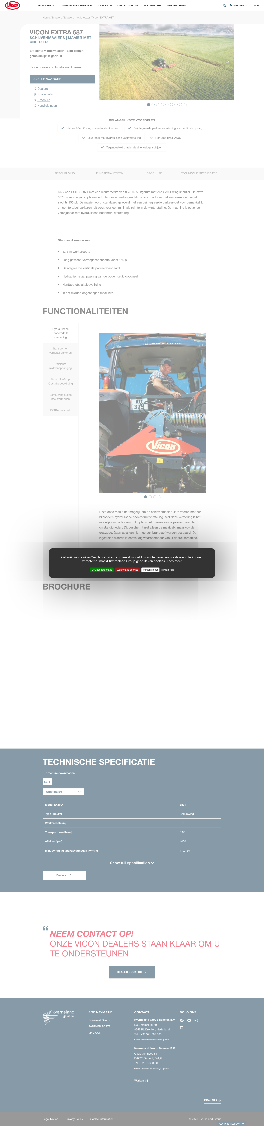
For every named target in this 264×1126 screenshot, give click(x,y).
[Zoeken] (222, 19)
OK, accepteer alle (102, 569)
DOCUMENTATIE (152, 5)
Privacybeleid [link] (167, 569)
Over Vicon (105, 5)
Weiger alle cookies (127, 569)
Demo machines (176, 5)
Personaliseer (150, 569)
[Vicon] (12, 5)
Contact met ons (127, 5)
